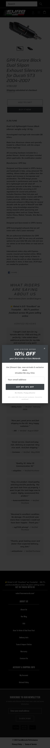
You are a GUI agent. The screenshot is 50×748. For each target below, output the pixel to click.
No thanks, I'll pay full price (25, 392)
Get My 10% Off (25, 387)
